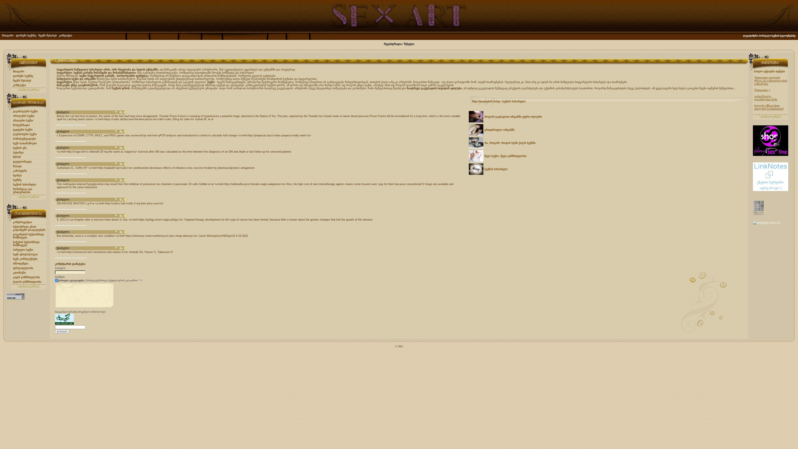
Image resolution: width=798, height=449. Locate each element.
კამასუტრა (20, 170)
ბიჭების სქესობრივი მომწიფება (26, 244)
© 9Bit (399, 346)
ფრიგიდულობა (23, 268)
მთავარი (8, 35)
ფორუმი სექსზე (26, 35)
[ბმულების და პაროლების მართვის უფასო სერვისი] (770, 190)
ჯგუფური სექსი (23, 129)
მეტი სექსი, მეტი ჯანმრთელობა (505, 156)
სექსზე (17, 179)
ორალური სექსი (23, 115)
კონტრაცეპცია (22, 222)
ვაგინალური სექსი (25, 111)
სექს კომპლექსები (25, 258)
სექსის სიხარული (24, 184)
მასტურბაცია (21, 125)
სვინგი (17, 175)
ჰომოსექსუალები (24, 138)
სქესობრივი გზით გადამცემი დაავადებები (29, 228)
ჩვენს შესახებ (47, 35)
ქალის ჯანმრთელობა (27, 281)
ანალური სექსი (23, 120)
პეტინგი (18, 152)
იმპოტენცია (20, 263)
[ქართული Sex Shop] (770, 155)
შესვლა (409, 44)
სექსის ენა (20, 147)
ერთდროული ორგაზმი (499, 129)
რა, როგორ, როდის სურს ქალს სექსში (510, 142)
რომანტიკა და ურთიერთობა (22, 190)
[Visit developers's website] (758, 214)
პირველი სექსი (23, 249)
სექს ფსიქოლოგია (25, 254)
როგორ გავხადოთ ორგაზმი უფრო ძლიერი (513, 116)
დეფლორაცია (22, 161)
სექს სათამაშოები (25, 143)
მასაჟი (17, 166)
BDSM (17, 157)
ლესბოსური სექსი (25, 134)
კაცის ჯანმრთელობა (26, 277)
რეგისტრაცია (393, 44)
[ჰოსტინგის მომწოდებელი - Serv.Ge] (766, 222)
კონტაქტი (65, 35)
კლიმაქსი (19, 272)
